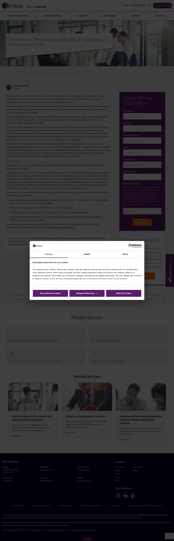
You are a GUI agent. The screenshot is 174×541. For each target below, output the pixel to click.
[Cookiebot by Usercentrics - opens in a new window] (130, 246)
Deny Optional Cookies (50, 293)
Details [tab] (87, 254)
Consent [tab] (49, 254)
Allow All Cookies (123, 293)
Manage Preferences (85, 293)
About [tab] (125, 254)
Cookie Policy (46, 285)
